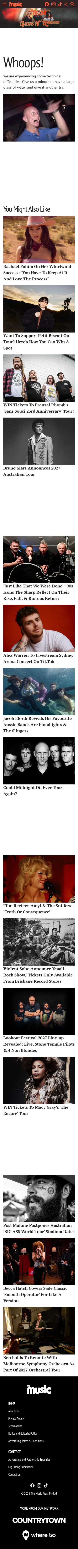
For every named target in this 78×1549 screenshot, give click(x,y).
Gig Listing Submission (20, 1467)
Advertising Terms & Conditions (25, 1440)
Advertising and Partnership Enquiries (29, 1459)
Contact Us (14, 1474)
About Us (13, 1411)
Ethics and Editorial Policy (22, 1433)
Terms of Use (15, 1426)
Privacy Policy (16, 1418)
